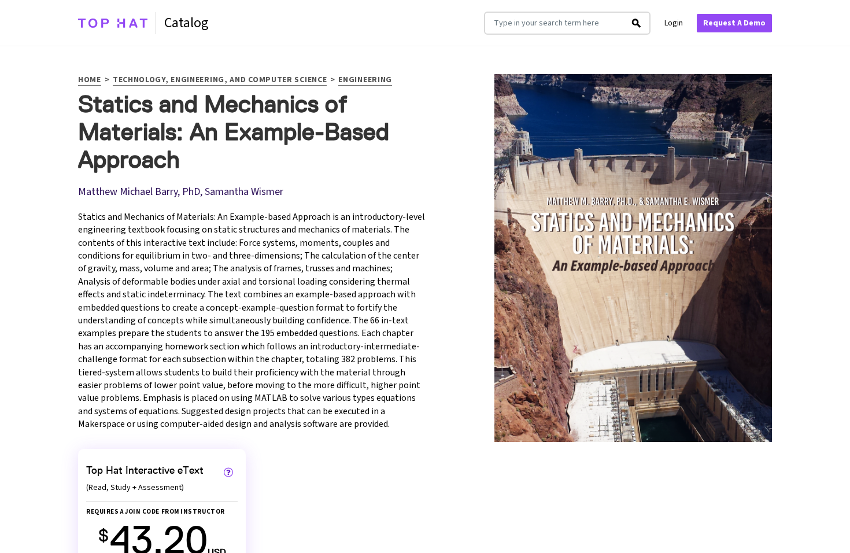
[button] (228, 472)
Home (89, 81)
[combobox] (554, 23)
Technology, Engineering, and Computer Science (220, 81)
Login (673, 23)
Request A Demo (734, 23)
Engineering (365, 81)
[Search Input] (636, 23)
